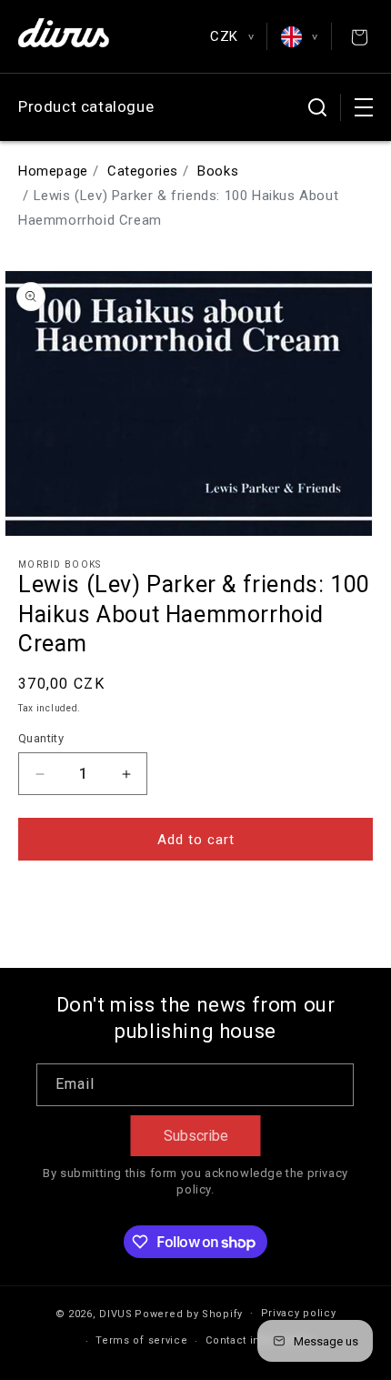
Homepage (53, 171)
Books (217, 171)
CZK (231, 36)
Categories (142, 171)
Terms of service (141, 1340)
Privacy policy (298, 1313)
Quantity (41, 738)
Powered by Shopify (189, 1313)
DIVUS (116, 1313)
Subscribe (196, 1135)
